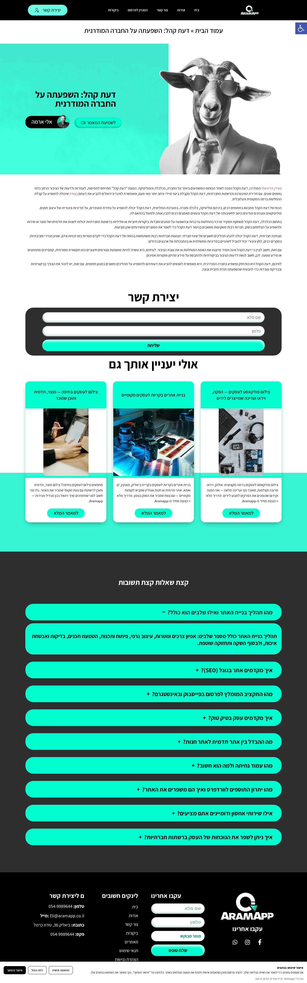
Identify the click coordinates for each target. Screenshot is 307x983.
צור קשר (162, 10)
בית (196, 10)
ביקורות (113, 10)
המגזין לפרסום (138, 10)
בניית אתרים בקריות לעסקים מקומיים (153, 395)
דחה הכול (37, 970)
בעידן (278, 188)
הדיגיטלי (267, 188)
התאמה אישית (60, 970)
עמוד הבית (209, 30)
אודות (181, 10)
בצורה (73, 193)
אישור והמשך (14, 970)
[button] (301, 28)
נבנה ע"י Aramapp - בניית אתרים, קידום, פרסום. (279, 978)
